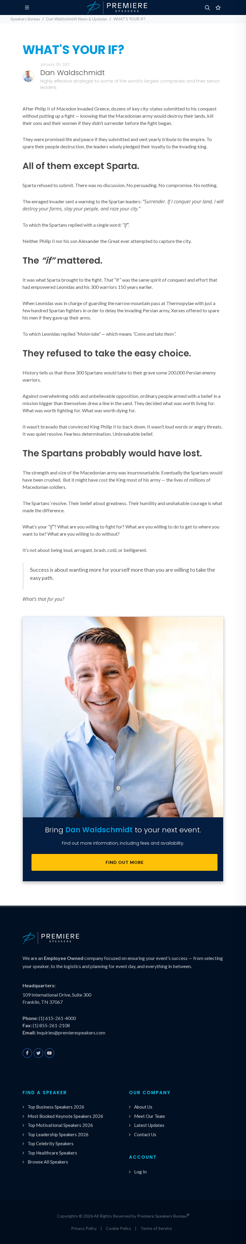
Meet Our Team (149, 1116)
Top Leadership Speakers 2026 (58, 1134)
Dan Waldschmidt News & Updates (76, 19)
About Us (143, 1106)
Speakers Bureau (25, 19)
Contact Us (145, 1134)
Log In (140, 1171)
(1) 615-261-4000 (57, 1018)
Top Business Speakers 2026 (56, 1106)
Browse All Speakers (48, 1161)
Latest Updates (149, 1125)
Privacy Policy (84, 1228)
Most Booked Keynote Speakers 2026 (65, 1116)
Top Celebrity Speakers (51, 1143)
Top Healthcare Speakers (52, 1152)
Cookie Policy (118, 1228)
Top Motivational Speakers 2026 (60, 1125)
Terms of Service (156, 1228)
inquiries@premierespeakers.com (71, 1032)
